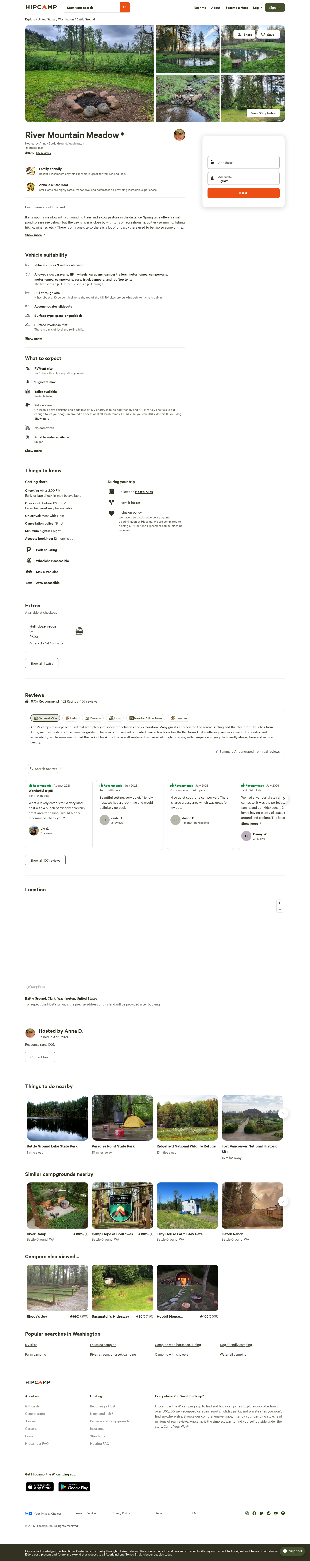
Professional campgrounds (109, 1421)
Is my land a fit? (101, 1413)
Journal (30, 1421)
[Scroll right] (283, 1113)
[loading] (244, 193)
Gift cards (32, 1406)
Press (29, 1436)
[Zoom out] (280, 909)
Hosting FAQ (99, 1443)
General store (35, 1413)
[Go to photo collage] (89, 73)
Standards (97, 1436)
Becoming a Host (102, 1406)
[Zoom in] (280, 903)
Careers (30, 1428)
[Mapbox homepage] (35, 986)
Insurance (97, 1428)
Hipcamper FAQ (37, 1443)
